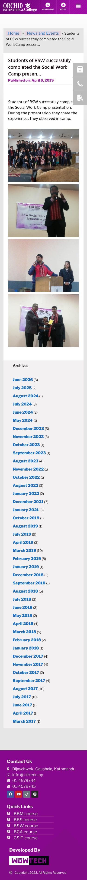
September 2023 (29, 453)
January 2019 (26, 566)
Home (13, 33)
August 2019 (25, 526)
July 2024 (22, 404)
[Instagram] (34, 794)
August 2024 (26, 396)
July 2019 (22, 534)
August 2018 (25, 591)
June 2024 (23, 412)
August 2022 (25, 485)
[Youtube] (18, 794)
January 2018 (26, 648)
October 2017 (26, 672)
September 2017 (29, 680)
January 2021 (26, 510)
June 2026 (23, 379)
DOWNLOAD (48, 9)
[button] (78, 6)
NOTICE (63, 9)
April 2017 (23, 713)
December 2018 (28, 575)
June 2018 (22, 607)
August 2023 (26, 461)
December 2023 (28, 428)
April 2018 (23, 623)
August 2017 (25, 688)
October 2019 (26, 518)
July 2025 (22, 388)
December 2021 (28, 501)
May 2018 (22, 615)
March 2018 (24, 632)
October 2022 (26, 477)
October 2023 (26, 444)
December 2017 (28, 656)
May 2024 (23, 420)
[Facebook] (10, 794)
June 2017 (22, 705)
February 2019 (27, 558)
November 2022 (28, 469)
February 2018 (27, 640)
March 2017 (24, 721)
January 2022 (26, 493)
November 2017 (28, 664)
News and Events (43, 33)
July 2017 (22, 697)
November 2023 (28, 436)
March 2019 (24, 550)
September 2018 (29, 583)
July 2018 (22, 599)
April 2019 (23, 542)
